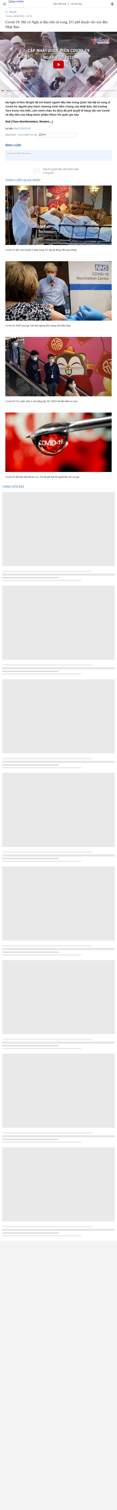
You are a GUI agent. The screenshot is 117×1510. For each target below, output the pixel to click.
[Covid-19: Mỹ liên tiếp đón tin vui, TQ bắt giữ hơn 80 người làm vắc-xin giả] (58, 442)
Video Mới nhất (59, 4)
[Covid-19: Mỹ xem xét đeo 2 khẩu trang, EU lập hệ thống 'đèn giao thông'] (58, 215)
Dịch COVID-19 (22, 128)
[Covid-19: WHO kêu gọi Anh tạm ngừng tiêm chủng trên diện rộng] (58, 291)
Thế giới (12, 12)
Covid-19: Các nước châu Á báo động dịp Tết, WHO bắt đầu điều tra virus (41, 401)
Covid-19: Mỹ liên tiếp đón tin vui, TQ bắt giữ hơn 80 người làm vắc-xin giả (42, 477)
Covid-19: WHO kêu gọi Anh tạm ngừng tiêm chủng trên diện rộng (37, 325)
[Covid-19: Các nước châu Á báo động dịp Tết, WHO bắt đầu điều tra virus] (58, 366)
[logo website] (16, 4)
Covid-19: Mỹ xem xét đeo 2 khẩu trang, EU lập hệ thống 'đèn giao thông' (41, 250)
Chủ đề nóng (76, 4)
